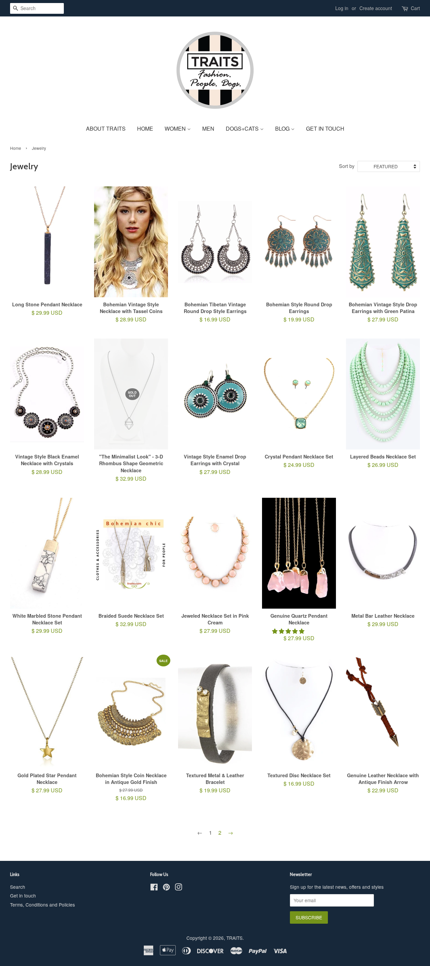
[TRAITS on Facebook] (154, 888)
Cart (415, 8)
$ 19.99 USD (299, 315)
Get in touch (23, 895)
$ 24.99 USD (299, 464)
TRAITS (234, 937)
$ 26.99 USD (383, 464)
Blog (283, 128)
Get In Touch (325, 128)
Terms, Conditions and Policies (42, 904)
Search (17, 886)
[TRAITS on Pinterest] (166, 888)
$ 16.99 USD (215, 315)
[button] (289, 631)
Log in (341, 8)
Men (208, 128)
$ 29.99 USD (47, 312)
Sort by (346, 165)
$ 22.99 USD (383, 786)
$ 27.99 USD (383, 315)
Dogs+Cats (243, 128)
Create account (375, 8)
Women (176, 128)
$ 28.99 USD (131, 315)
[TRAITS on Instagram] (178, 888)
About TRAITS (106, 128)
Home (145, 128)
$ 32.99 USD (131, 439)
